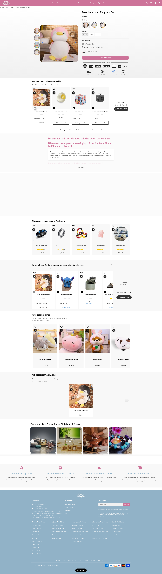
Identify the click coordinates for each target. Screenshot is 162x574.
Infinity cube (35, 547)
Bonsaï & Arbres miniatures (99, 538)
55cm (85, 34)
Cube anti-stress (37, 528)
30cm (98, 34)
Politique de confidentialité (120, 511)
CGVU (103, 560)
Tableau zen (95, 525)
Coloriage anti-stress (118, 528)
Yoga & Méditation (103, 3)
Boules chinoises (116, 531)
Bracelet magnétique (58, 528)
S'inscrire (126, 504)
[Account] (155, 3)
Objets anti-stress (57, 3)
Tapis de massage (77, 541)
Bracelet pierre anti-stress (59, 531)
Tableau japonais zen (120, 245)
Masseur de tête (76, 535)
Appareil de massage (78, 525)
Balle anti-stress (36, 525)
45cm (91, 34)
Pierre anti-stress (57, 535)
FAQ (66, 513)
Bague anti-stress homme (41, 245)
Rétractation (81, 570)
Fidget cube (35, 531)
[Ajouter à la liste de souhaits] (33, 226)
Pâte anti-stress (36, 535)
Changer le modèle (61, 123)
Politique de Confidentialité (75, 560)
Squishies (34, 538)
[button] (35, 400)
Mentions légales (61, 560)
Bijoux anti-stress (69, 3)
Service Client (38, 506)
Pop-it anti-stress (37, 551)
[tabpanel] (36, 30)
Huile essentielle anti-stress (80, 531)
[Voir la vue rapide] (33, 229)
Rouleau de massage (78, 538)
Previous (42, 43)
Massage (92, 3)
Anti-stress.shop (41, 565)
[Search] (151, 3)
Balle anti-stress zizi (101, 245)
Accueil (2, 7)
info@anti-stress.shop (40, 508)
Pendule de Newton (97, 528)
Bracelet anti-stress (57, 525)
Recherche (68, 510)
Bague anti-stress (57, 538)
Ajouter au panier (122, 109)
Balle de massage (77, 528)
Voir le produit (66, 307)
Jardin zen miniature (98, 535)
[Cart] (159, 3)
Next (76, 43)
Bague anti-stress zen (61, 246)
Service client (69, 507)
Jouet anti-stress (37, 541)
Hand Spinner (36, 544)
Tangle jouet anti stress (81, 245)
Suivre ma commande (40, 504)
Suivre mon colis (70, 504)
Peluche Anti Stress (37, 554)
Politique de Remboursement (92, 560)
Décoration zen (82, 3)
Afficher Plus (81, 167)
